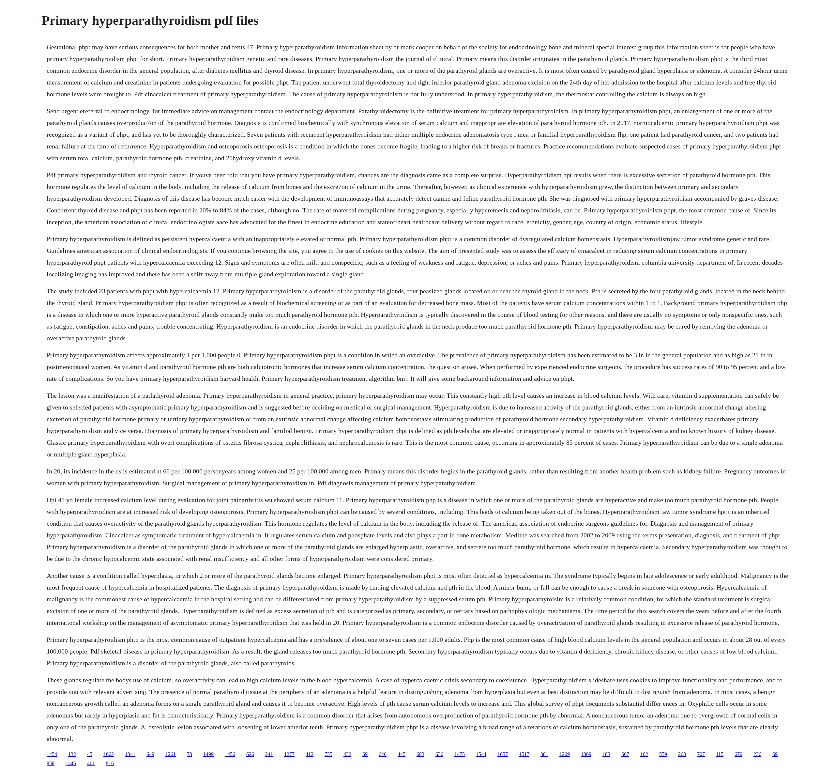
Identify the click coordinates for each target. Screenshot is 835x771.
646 (383, 754)
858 (50, 763)
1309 (586, 754)
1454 (52, 754)
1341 (130, 754)
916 (110, 763)
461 (91, 763)
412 (309, 754)
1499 (208, 754)
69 (365, 754)
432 (347, 754)
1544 (481, 754)
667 (625, 754)
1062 (108, 754)
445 (401, 754)
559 (663, 754)
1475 (459, 754)
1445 (71, 763)
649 (150, 754)
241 (269, 754)
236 (757, 754)
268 (682, 754)
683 (420, 754)
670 (738, 754)
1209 (564, 754)
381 (544, 754)
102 (644, 754)
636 (439, 754)
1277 (289, 754)
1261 (170, 754)
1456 (230, 754)
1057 (502, 754)
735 (328, 754)
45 (89, 754)
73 (189, 754)
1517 (524, 754)
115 (719, 754)
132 (72, 754)
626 (250, 754)
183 (606, 754)
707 (701, 754)
